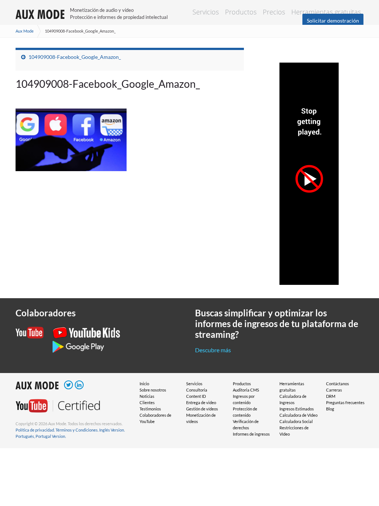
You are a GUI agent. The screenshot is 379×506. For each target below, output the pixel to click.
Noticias (147, 396)
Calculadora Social (296, 421)
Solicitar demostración (333, 20)
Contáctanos (337, 383)
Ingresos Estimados (296, 408)
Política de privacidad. (35, 429)
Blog (330, 408)
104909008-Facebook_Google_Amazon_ (74, 57)
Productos (240, 11)
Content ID (196, 396)
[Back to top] (362, 489)
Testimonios (150, 408)
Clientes (147, 402)
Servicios (205, 11)
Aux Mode (25, 31)
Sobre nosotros (153, 389)
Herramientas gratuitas (326, 11)
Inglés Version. (112, 429)
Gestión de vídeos (202, 408)
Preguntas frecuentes (345, 402)
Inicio (144, 383)
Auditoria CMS (246, 389)
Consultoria (196, 389)
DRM (330, 396)
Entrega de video (201, 402)
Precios (274, 11)
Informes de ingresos (251, 434)
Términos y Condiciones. (77, 429)
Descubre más (213, 349)
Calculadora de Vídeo (298, 415)
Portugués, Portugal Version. (41, 436)
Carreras (334, 389)
